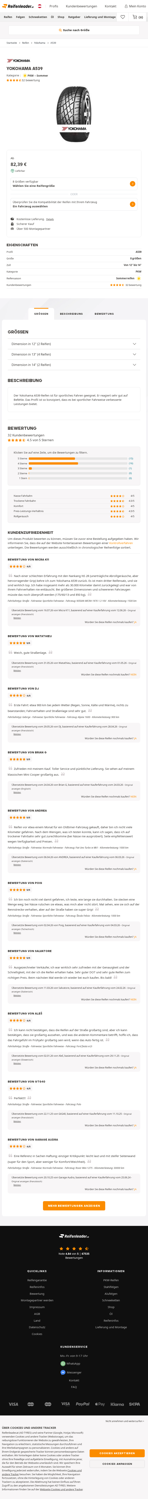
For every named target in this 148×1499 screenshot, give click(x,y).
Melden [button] (17, 618)
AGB (37, 1314)
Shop (61, 17)
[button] (74, 459)
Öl (52, 17)
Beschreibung (71, 313)
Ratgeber (74, 17)
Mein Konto (137, 6)
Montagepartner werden (37, 1300)
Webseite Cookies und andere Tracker (61, 1489)
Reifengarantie (37, 1280)
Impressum (37, 1307)
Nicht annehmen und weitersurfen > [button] (125, 1421)
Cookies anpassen (117, 1463)
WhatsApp (73, 1363)
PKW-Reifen (111, 1280)
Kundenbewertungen (81, 6)
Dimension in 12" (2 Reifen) (31, 344)
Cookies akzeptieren (117, 1453)
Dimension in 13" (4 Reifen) (31, 354)
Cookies (37, 1334)
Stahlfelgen (111, 1287)
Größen (41, 313)
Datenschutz (37, 1327)
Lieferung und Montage (100, 17)
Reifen (8, 17)
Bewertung (104, 313)
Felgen (20, 17)
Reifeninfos (37, 1287)
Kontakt (110, 6)
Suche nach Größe (76, 30)
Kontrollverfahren (121, 543)
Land (37, 1320)
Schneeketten (38, 17)
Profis (54, 6)
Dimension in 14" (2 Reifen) (31, 365)
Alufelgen (111, 1294)
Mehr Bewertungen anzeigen (74, 1206)
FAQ (74, 1387)
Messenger (74, 1372)
